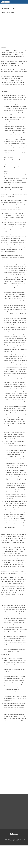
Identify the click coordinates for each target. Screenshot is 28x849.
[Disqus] (14, 741)
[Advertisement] (14, 29)
